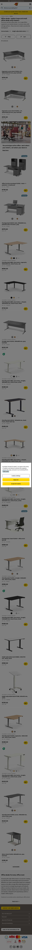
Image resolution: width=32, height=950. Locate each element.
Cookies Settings (16, 475)
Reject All (16, 479)
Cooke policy (6, 471)
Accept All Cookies (16, 483)
